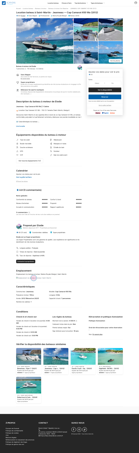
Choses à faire (66, 3)
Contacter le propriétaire (25, 261)
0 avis (23, 15)
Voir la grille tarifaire (24, 177)
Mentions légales (11, 437)
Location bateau (53, 3)
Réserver (104, 97)
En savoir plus (97, 334)
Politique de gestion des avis (15, 444)
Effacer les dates (22, 181)
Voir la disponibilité (105, 90)
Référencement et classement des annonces (20, 440)
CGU (7, 435)
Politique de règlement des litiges (16, 442)
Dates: (91, 79)
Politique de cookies (12, 433)
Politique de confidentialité (14, 430)
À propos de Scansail (12, 428)
